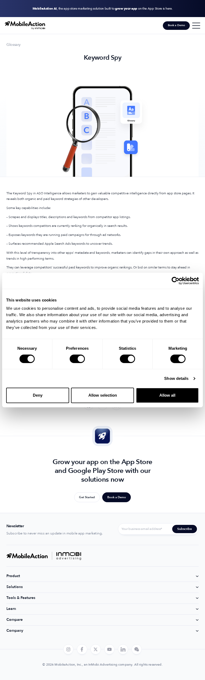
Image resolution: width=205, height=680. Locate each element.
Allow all (167, 395)
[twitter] (95, 649)
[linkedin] (123, 649)
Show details (176, 378)
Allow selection (102, 395)
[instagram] (68, 649)
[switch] (77, 359)
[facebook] (82, 649)
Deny (37, 395)
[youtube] (109, 649)
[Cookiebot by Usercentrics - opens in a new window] (175, 281)
